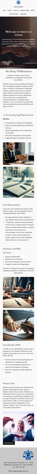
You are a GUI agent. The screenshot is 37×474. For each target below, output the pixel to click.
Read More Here (9, 443)
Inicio (4, 10)
